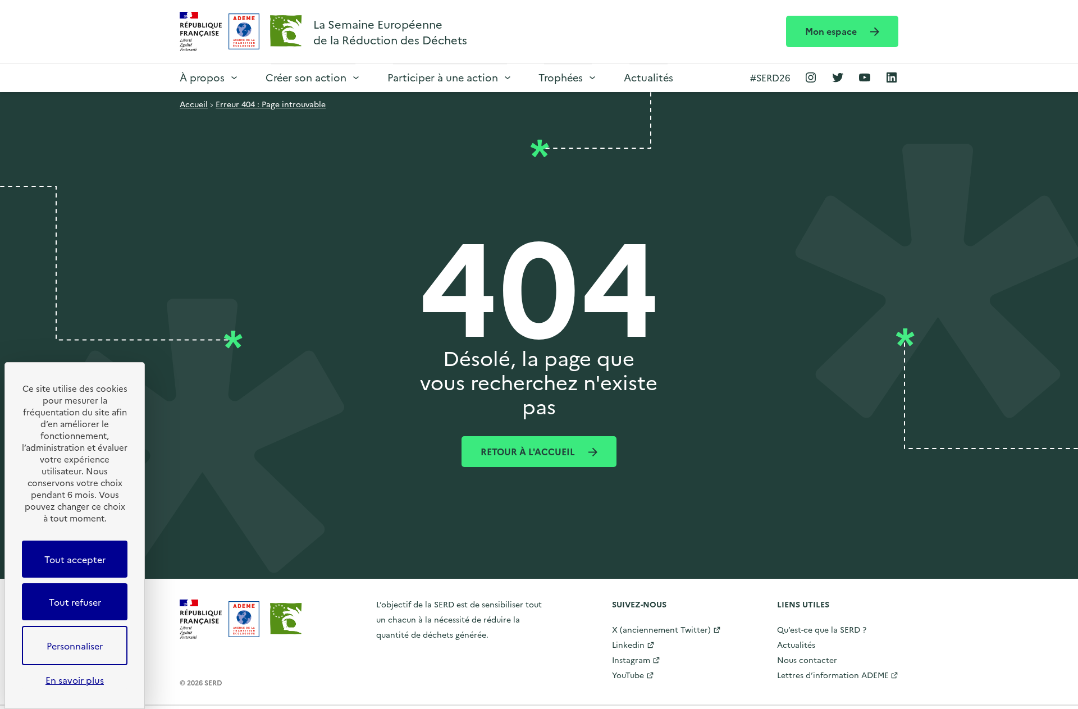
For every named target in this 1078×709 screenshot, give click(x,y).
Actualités (648, 77)
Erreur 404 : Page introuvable (271, 103)
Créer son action (306, 77)
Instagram (631, 659)
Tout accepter (75, 559)
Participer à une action (442, 77)
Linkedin (628, 644)
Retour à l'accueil (529, 451)
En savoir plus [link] (74, 680)
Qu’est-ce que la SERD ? (821, 629)
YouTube (628, 674)
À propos (202, 77)
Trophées (560, 77)
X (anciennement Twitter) (661, 629)
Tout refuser (75, 602)
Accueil (194, 103)
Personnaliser (75, 645)
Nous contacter (807, 659)
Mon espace (832, 31)
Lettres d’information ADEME (833, 674)
